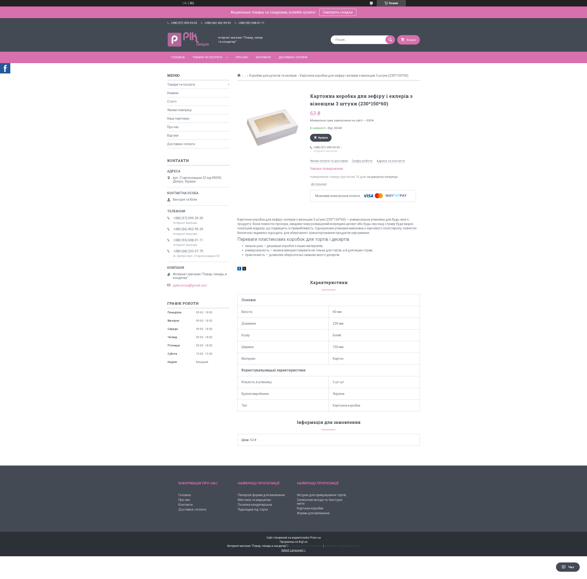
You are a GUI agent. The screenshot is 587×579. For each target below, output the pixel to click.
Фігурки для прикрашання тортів (321, 495)
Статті (172, 101)
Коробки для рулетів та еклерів (273, 75)
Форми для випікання (313, 513)
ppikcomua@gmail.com (190, 285)
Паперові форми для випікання (261, 495)
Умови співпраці (179, 110)
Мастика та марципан (254, 500)
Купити (323, 137)
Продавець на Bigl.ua (293, 541)
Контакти (263, 57)
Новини (172, 93)
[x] (244, 269)
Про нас (242, 57)
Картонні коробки (310, 508)
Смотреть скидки (338, 12)
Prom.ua (315, 537)
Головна (178, 57)
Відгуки (172, 135)
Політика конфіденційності (342, 546)
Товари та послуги (207, 57)
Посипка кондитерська (255, 504)
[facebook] (239, 269)
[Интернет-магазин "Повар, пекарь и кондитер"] (190, 46)
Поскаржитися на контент (306, 546)
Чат (571, 567)
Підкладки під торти (253, 509)
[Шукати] (390, 39)
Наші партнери (178, 118)
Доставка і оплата (293, 57)
